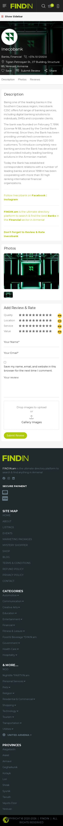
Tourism (7, 717)
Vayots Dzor (10, 803)
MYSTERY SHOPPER (15, 545)
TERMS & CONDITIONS (17, 563)
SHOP (6, 551)
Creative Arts (10, 607)
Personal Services (13, 681)
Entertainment (12, 619)
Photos (22, 79)
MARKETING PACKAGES (17, 539)
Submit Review (30, 70)
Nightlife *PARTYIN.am (16, 675)
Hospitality (9, 655)
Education (9, 613)
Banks (5, 56)
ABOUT (7, 521)
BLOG (6, 557)
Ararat (6, 755)
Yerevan (7, 809)
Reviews (35, 79)
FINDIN (44, 818)
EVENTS (7, 533)
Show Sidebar (13, 16)
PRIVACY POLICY (13, 574)
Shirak (6, 785)
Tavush (7, 797)
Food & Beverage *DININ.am (20, 637)
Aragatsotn (9, 749)
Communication (12, 601)
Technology (10, 711)
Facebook (39, 195)
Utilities (7, 728)
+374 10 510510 (37, 56)
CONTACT (8, 581)
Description (8, 79)
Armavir (7, 761)
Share (53, 70)
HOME (7, 515)
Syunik (6, 791)
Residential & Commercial (18, 699)
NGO (5, 669)
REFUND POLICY (13, 569)
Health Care (10, 649)
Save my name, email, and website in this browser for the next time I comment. (30, 368)
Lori (5, 779)
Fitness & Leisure (13, 631)
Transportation (11, 723)
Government (10, 643)
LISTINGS (8, 527)
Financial (16, 56)
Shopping (8, 705)
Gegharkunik (10, 767)
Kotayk (7, 773)
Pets (6, 687)
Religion (8, 693)
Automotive (10, 595)
